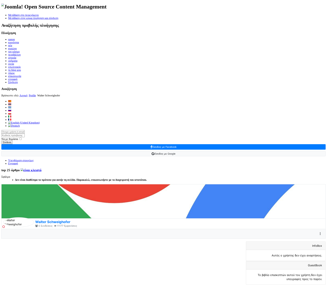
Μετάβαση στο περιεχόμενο (23, 15)
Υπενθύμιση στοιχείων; (21, 160)
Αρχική (23, 95)
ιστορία (12, 57)
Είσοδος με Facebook (164, 146)
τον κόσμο (14, 51)
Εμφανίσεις (70, 225)
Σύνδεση (13, 82)
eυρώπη (12, 48)
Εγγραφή (13, 163)
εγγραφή (12, 79)
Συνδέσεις (47, 225)
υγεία (11, 63)
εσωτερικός (14, 66)
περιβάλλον (14, 54)
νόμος (11, 73)
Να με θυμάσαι (9, 139)
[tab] (31, 170)
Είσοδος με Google (164, 153)
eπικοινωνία (14, 76)
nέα (10, 45)
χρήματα (12, 60)
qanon (11, 39)
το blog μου (14, 70)
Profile (32, 95)
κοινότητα (13, 42)
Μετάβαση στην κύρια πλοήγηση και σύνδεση (33, 18)
